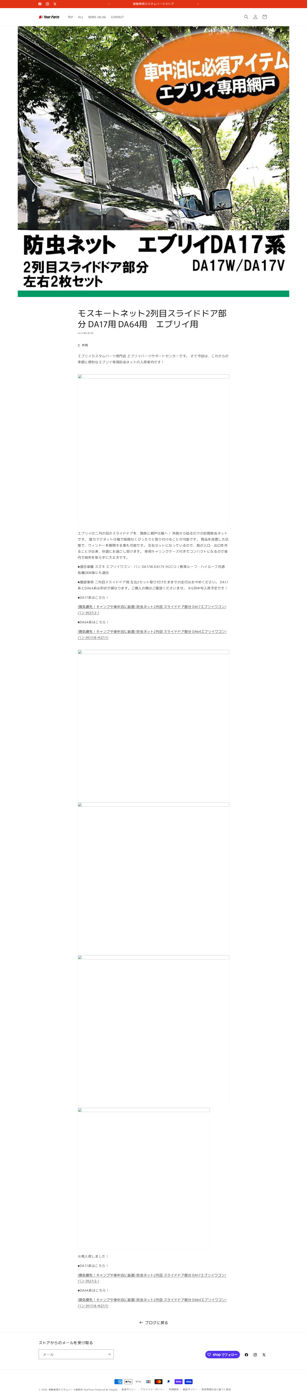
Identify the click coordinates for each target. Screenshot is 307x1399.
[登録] (109, 1354)
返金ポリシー (129, 1389)
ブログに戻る (156, 1322)
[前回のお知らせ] (109, 4)
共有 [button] (85, 345)
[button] (246, 16)
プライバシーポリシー (152, 1389)
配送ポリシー (190, 1389)
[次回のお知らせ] (198, 4)
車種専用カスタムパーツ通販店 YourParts (72, 1389)
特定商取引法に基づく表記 (216, 1389)
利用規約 (174, 1389)
